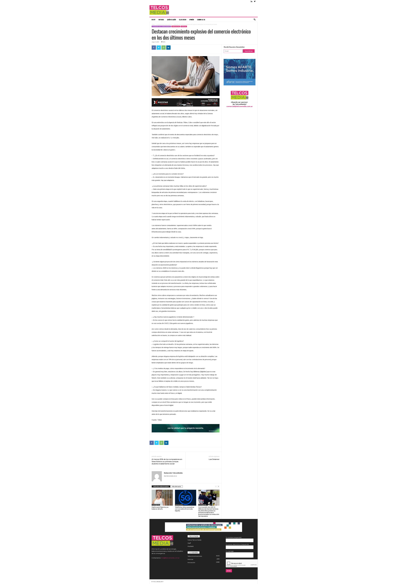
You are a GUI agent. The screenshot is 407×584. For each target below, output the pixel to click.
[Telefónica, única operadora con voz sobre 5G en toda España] (185, 498)
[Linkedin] (251, 1)
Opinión (191, 19)
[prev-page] (216, 486)
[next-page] (218, 486)
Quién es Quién (171, 19)
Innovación (175, 26)
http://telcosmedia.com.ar (170, 476)
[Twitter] (255, 1)
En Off (153, 19)
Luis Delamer (214, 459)
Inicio (153, 24)
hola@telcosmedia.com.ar (170, 558)
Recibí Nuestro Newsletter (234, 47)
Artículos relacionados (161, 486)
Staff (189, 543)
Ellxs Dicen (182, 19)
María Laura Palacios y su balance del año (160, 508)
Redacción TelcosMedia (173, 473)
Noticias (161, 19)
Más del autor (176, 486)
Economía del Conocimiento (164, 24)
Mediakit (191, 546)
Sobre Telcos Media (194, 540)
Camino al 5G (201, 19)
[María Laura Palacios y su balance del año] (162, 498)
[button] (254, 19)
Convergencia (156, 504)
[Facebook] (154, 47)
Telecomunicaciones (195, 556)
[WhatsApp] (163, 47)
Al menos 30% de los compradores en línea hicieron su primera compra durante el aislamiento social (167, 461)
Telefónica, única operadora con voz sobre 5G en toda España (184, 509)
